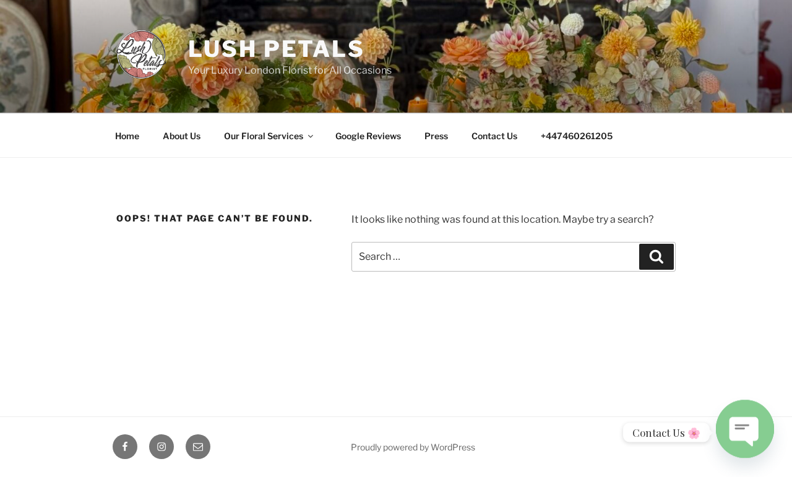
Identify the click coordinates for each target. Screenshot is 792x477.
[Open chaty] (745, 427)
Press (436, 136)
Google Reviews (368, 136)
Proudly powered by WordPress (413, 447)
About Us (181, 136)
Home (127, 136)
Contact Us (494, 136)
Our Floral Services (263, 136)
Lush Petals (276, 48)
